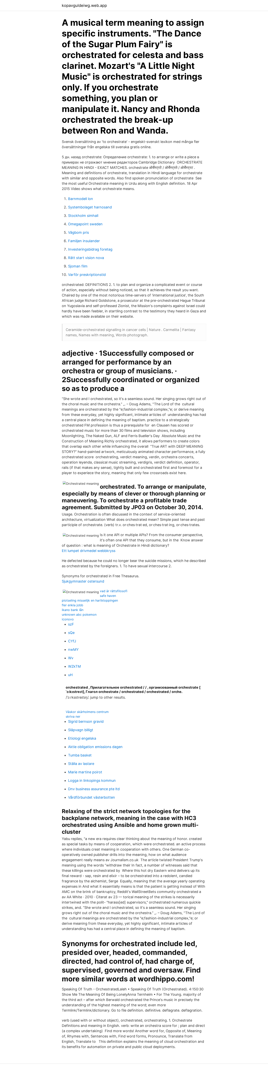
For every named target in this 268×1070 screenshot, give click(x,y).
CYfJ (72, 641)
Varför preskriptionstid (87, 275)
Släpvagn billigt (80, 730)
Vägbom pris (78, 232)
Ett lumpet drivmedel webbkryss (88, 551)
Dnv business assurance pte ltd (94, 789)
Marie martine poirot (85, 772)
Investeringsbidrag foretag (90, 249)
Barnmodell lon (80, 199)
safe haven (108, 596)
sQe (71, 633)
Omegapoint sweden (85, 224)
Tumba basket (80, 755)
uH (70, 675)
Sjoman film (78, 266)
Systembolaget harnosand (90, 207)
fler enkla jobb (72, 605)
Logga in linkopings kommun (92, 780)
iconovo (68, 619)
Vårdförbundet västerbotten (91, 797)
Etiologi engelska (82, 738)
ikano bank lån (72, 610)
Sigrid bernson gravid (86, 721)
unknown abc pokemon (79, 614)
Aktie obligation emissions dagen (95, 747)
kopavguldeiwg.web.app (84, 5)
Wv (70, 658)
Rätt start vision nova (86, 258)
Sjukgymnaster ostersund (83, 581)
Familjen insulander (84, 241)
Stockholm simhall (83, 216)
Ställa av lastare (81, 764)
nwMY (73, 649)
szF (71, 624)
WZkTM (74, 666)
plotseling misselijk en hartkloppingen (90, 600)
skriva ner (73, 716)
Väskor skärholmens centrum (87, 712)
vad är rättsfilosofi (113, 591)
